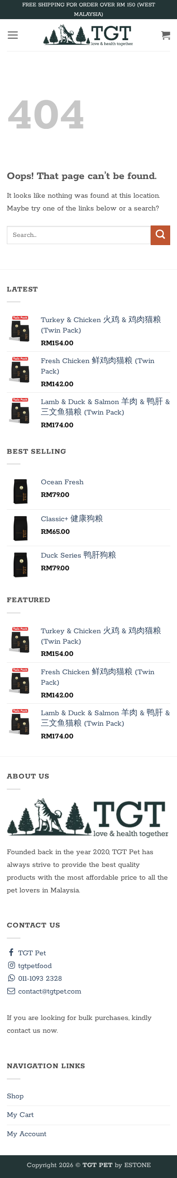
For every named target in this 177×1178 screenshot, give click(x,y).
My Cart (20, 1115)
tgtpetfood (34, 966)
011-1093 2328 (39, 978)
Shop (15, 1096)
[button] (13, 35)
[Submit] (160, 235)
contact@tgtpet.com (48, 991)
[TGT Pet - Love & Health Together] (88, 35)
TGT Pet (31, 953)
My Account (26, 1134)
